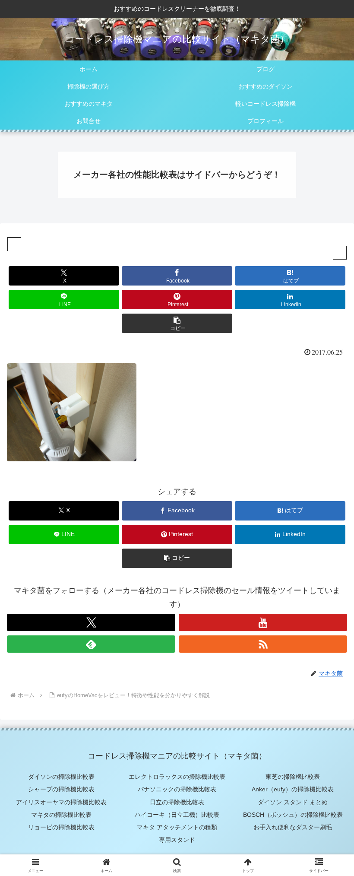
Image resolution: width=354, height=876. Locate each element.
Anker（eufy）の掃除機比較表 (293, 789)
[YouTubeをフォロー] (263, 622)
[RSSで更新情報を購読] (263, 644)
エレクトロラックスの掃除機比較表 (177, 776)
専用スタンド (177, 839)
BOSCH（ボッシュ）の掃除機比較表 (293, 814)
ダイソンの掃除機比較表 (61, 776)
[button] (177, 323)
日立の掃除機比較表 (177, 802)
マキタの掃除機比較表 (61, 814)
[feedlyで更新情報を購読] (91, 644)
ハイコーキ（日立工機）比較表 (177, 814)
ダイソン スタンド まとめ (293, 802)
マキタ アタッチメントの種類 (177, 827)
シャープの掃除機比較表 (61, 789)
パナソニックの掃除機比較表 (177, 789)
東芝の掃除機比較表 (293, 776)
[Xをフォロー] (91, 622)
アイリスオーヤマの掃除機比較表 (61, 802)
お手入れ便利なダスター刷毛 (292, 827)
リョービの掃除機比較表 (61, 827)
